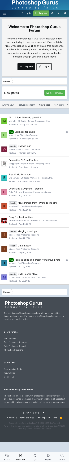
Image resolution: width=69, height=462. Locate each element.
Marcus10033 (15, 277)
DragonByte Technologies (33, 429)
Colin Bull (13, 192)
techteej (12, 263)
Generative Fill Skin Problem (23, 160)
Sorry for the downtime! (21, 217)
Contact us (12, 417)
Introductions (10, 338)
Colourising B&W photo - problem (26, 188)
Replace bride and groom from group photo (37, 259)
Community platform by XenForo (34, 423)
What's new (8, 105)
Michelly (12, 121)
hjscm (11, 135)
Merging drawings (27, 231)
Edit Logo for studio (25, 131)
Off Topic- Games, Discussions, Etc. (34, 121)
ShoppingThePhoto (17, 163)
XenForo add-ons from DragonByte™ (43, 426)
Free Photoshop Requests (28, 149)
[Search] (65, 13)
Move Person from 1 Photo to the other (38, 202)
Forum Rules (9, 373)
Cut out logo (24, 245)
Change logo (24, 146)
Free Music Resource (19, 174)
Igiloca (12, 235)
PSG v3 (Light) (32, 412)
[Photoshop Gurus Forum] (23, 308)
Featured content (26, 105)
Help (55, 417)
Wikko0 (12, 149)
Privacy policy (43, 417)
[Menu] (4, 13)
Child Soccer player (28, 274)
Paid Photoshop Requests (26, 135)
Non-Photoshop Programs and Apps (35, 192)
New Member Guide (13, 369)
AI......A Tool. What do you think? (26, 117)
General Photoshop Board (38, 163)
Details (48, 429)
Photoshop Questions (13, 350)
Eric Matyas (14, 178)
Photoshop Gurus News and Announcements (37, 220)
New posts (44, 105)
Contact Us (9, 377)
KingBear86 (14, 206)
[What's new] (58, 13)
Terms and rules (27, 417)
